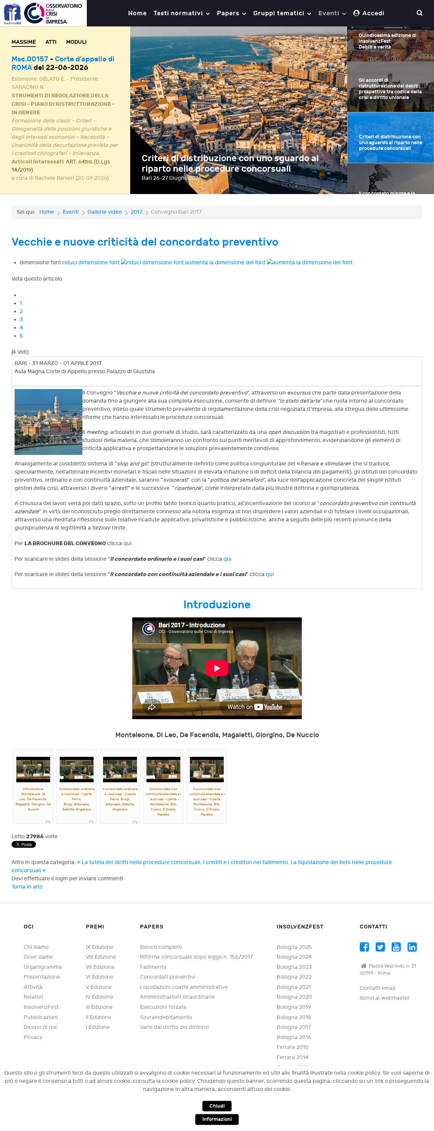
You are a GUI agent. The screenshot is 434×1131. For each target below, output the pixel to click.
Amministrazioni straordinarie (177, 997)
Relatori (33, 997)
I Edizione (98, 1027)
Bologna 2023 (294, 967)
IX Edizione (99, 947)
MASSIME (24, 42)
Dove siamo (38, 957)
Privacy (33, 1037)
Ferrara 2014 (293, 1057)
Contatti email (377, 988)
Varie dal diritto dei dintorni (174, 1027)
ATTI (51, 42)
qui (127, 543)
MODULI (76, 42)
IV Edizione (99, 997)
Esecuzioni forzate (163, 1007)
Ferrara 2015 (293, 1047)
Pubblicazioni (41, 1017)
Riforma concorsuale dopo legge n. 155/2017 (196, 957)
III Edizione (99, 1007)
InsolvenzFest (41, 1007)
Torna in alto (27, 887)
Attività (33, 987)
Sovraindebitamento (166, 1017)
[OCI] (43, 13)
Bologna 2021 (294, 987)
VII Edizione (100, 967)
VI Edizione (99, 977)
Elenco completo (161, 947)
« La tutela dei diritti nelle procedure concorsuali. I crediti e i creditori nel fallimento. (184, 862)
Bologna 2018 (294, 1017)
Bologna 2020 (294, 997)
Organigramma (43, 967)
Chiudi (217, 1106)
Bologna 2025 (294, 947)
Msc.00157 (31, 59)
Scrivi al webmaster (385, 998)
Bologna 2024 (294, 957)
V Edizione (99, 987)
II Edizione (98, 1017)
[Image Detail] (48, 823)
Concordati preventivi (167, 977)
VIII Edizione (101, 957)
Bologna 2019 (294, 1007)
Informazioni (217, 1119)
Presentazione (42, 977)
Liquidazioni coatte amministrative (184, 987)
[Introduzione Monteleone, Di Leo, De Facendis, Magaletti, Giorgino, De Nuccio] (33, 769)
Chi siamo (36, 947)
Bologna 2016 (294, 1037)
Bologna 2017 (294, 1027)
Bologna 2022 (294, 977)
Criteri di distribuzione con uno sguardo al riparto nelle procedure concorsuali (230, 163)
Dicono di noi (40, 1027)
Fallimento (153, 967)
